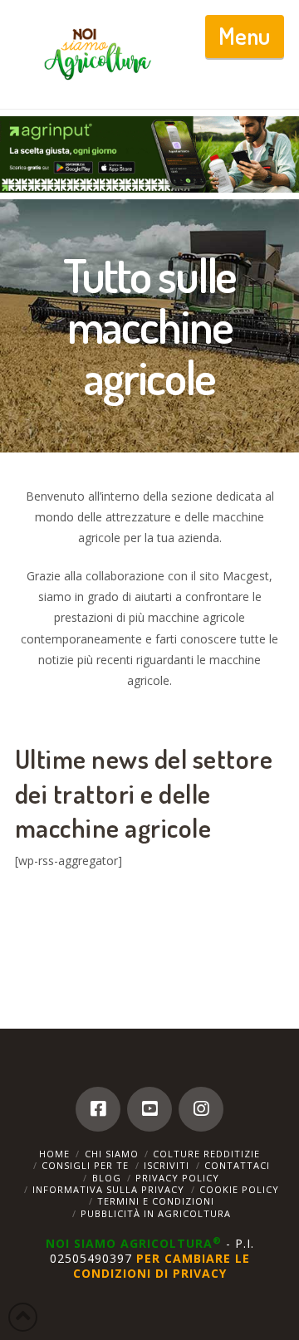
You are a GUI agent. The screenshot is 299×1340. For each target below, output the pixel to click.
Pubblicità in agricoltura (156, 1213)
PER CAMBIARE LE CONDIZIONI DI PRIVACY (161, 1265)
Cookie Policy (239, 1189)
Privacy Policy (177, 1177)
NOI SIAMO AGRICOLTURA (134, 1243)
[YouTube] (149, 1109)
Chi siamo (112, 1153)
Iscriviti (166, 1165)
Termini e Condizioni (155, 1201)
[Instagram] (201, 1109)
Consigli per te (85, 1165)
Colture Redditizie (206, 1153)
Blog (106, 1177)
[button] (244, 36)
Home (54, 1153)
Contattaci (237, 1165)
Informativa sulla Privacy (108, 1189)
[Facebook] (98, 1109)
